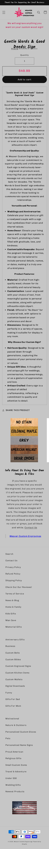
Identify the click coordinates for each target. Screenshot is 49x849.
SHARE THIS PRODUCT (18, 410)
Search (9, 554)
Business (10, 646)
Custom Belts (12, 653)
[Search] (38, 12)
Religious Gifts (13, 758)
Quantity (24, 55)
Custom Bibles (13, 659)
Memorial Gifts (13, 627)
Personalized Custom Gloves (20, 732)
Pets (7, 738)
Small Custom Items (16, 765)
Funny (8, 692)
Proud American (14, 752)
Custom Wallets (13, 679)
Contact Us (30, 527)
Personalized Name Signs (19, 745)
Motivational (12, 718)
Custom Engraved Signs (18, 666)
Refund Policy (12, 574)
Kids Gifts (10, 613)
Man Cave (10, 620)
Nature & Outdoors (15, 725)
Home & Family (13, 607)
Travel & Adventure (16, 771)
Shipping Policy (13, 580)
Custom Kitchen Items (17, 673)
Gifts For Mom (13, 706)
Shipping (14, 49)
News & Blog (12, 600)
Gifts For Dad (12, 699)
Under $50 (11, 778)
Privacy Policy (13, 567)
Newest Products (14, 791)
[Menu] (3, 12)
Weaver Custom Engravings (25, 536)
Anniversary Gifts (14, 639)
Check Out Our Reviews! (18, 587)
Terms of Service (14, 593)
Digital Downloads (15, 686)
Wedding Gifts (13, 785)
